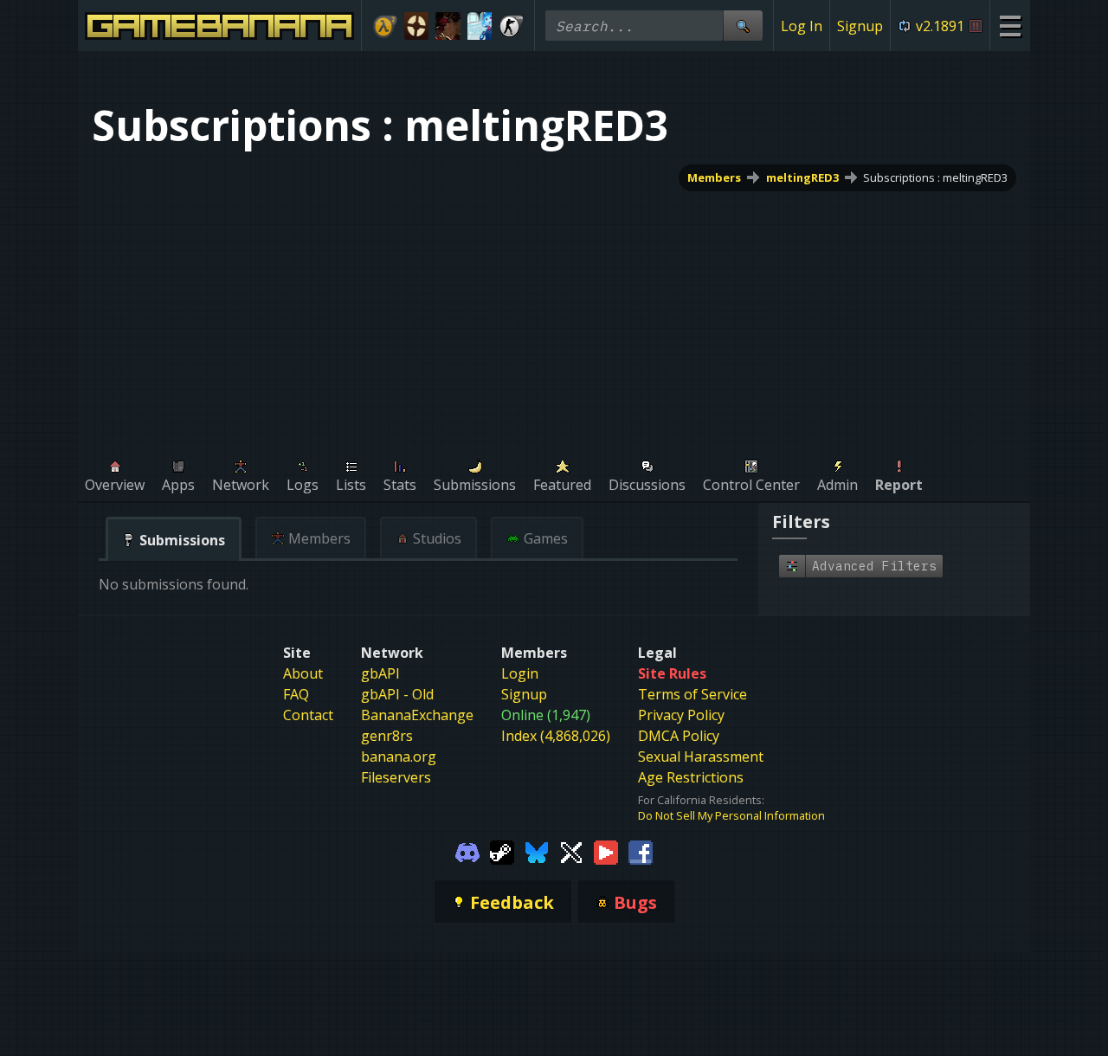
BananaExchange (417, 714)
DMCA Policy (678, 735)
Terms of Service (692, 694)
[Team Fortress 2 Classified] (417, 26)
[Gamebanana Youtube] (606, 850)
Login (519, 673)
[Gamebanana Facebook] (640, 850)
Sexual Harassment (700, 756)
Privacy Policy (681, 714)
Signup (860, 25)
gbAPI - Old (397, 694)
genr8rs (387, 735)
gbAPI (380, 673)
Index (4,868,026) (555, 735)
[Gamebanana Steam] (502, 850)
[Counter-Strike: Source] (511, 26)
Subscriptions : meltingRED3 (935, 177)
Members (714, 177)
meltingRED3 (802, 177)
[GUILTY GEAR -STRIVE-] (448, 26)
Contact (308, 714)
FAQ (296, 694)
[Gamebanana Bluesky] (537, 850)
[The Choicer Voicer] (480, 26)
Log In (801, 25)
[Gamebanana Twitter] (571, 850)
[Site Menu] (1009, 25)
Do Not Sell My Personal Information (731, 815)
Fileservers (396, 777)
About (303, 673)
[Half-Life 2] (385, 26)
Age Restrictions (691, 777)
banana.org (398, 756)
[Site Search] (743, 25)
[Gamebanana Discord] (467, 850)
